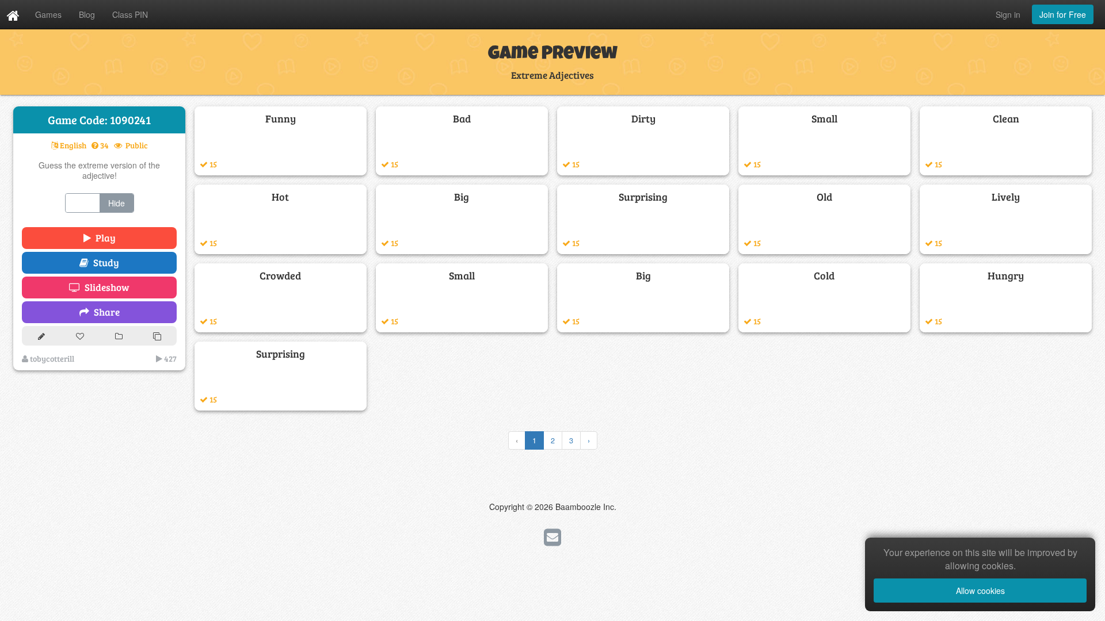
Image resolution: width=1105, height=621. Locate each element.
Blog (87, 14)
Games (48, 14)
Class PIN (130, 14)
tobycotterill (51, 358)
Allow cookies (980, 590)
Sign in (1008, 14)
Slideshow (104, 287)
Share (104, 312)
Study (104, 262)
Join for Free (1062, 14)
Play (103, 237)
